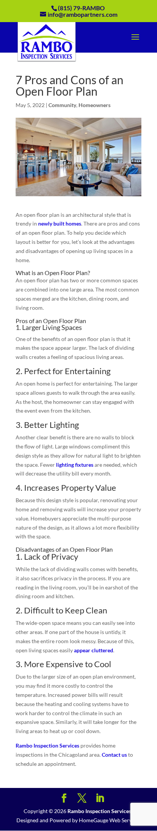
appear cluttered (93, 650)
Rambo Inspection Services (47, 745)
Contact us (114, 754)
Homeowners (94, 105)
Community (62, 105)
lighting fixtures (74, 464)
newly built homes (59, 223)
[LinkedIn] (99, 798)
